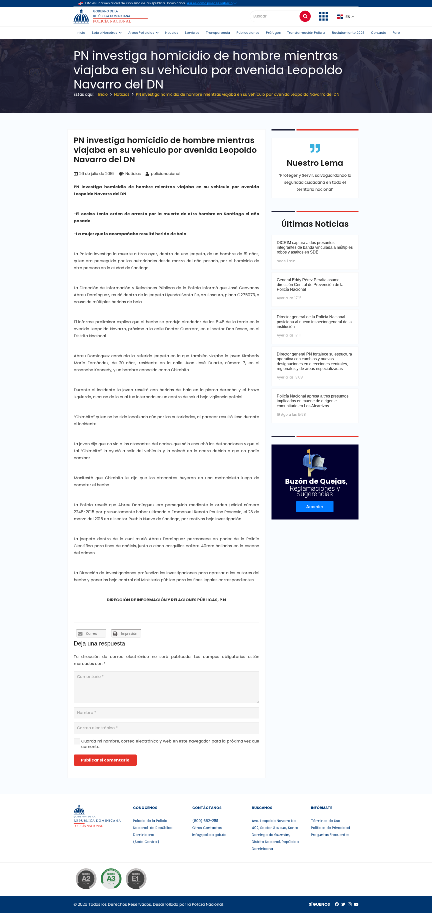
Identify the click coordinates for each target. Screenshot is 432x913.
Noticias (133, 173)
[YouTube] (356, 904)
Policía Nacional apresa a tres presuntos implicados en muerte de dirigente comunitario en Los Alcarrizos (312, 401)
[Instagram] (350, 904)
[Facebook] (337, 904)
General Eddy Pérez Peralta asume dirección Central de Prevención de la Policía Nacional (310, 285)
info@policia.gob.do (209, 834)
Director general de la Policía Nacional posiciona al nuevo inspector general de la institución (314, 321)
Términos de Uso (325, 820)
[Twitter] (343, 904)
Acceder (315, 506)
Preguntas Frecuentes (330, 834)
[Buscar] (305, 16)
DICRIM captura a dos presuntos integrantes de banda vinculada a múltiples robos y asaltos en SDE (315, 247)
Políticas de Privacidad (330, 827)
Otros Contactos (207, 827)
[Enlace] (111, 16)
